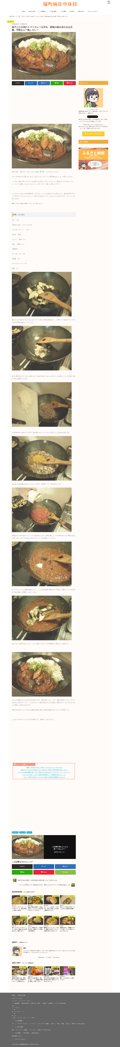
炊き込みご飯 (17, 1007)
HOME (23, 11)
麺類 (14, 1017)
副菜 (14, 1013)
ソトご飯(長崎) (41, 11)
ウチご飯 (23, 832)
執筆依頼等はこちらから (17, 1036)
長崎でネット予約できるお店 (78, 1023)
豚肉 (12, 1011)
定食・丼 (53, 1023)
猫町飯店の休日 (24, 1044)
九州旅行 (44, 1003)
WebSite (42, 957)
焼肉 (58, 1023)
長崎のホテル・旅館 (35, 1003)
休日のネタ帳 (31, 11)
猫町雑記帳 (16, 1003)
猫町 (24, 948)
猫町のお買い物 (25, 1003)
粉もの (67, 1023)
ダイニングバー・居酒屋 (43, 1023)
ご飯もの (16, 832)
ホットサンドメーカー (22, 1000)
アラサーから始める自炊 (60, 1003)
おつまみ (24, 1017)
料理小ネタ (33, 1017)
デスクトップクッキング (17, 998)
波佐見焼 (51, 1003)
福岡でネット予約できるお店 (44, 1029)
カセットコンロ (14, 1000)
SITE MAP (71, 11)
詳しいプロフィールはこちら (93, 133)
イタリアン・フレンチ (22, 1023)
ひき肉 (16, 1011)
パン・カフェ (32, 1023)
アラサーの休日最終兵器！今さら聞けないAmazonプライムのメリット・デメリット (44, 772)
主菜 (14, 1009)
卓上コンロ (29, 1000)
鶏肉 (18, 1011)
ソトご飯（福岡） (53, 11)
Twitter (49, 957)
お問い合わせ (81, 11)
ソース (29, 1017)
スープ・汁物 (19, 1017)
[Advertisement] (27, 106)
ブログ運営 (63, 11)
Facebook (56, 957)
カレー (30, 832)
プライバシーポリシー (93, 11)
